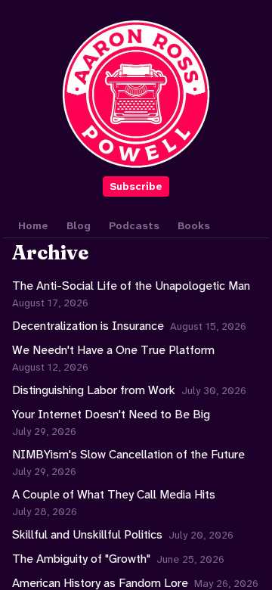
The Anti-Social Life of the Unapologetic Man (131, 285)
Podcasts (134, 225)
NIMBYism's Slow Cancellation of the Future (128, 454)
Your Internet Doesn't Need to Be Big (111, 414)
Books (194, 225)
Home (33, 225)
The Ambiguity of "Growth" (81, 559)
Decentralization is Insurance (88, 326)
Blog (78, 225)
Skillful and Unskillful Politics (87, 534)
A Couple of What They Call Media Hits (113, 494)
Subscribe (136, 186)
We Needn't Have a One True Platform (113, 350)
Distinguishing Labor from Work (93, 390)
